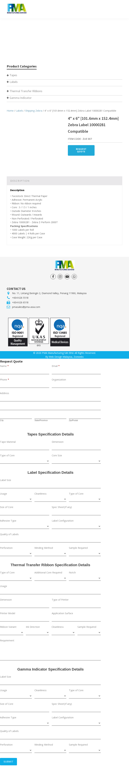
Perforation (6, 547)
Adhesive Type (8, 520)
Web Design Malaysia (60, 356)
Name (4, 366)
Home (10, 110)
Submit (8, 761)
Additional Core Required (48, 572)
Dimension (57, 441)
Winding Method (43, 547)
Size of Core (6, 507)
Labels (19, 110)
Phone (4, 379)
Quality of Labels (9, 534)
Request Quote (81, 150)
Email (56, 366)
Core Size (57, 455)
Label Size (5, 480)
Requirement (7, 640)
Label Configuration (63, 520)
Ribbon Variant (8, 626)
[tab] (20, 180)
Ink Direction (33, 626)
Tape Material (8, 441)
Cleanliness (40, 493)
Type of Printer (60, 599)
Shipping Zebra (33, 110)
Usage (3, 493)
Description (20, 180)
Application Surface (62, 613)
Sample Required (78, 547)
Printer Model (7, 613)
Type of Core (7, 455)
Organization (59, 379)
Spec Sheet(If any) (62, 507)
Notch (72, 572)
